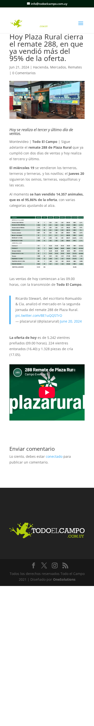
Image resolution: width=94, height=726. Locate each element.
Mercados (58, 67)
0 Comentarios (24, 73)
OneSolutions (64, 579)
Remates (75, 67)
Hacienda (40, 67)
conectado (54, 456)
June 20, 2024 (71, 321)
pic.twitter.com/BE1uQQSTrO (38, 315)
